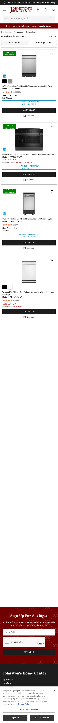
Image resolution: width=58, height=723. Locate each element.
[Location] (37, 10)
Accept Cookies (42, 718)
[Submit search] (51, 18)
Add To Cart (29, 110)
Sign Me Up (29, 652)
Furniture (7, 683)
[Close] (55, 690)
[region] (29, 704)
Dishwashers (30, 32)
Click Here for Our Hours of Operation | (31, 2)
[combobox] (43, 42)
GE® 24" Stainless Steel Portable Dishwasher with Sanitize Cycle (27, 86)
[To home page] (21, 10)
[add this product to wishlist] (52, 54)
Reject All (15, 718)
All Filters (16, 42)
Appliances (18, 32)
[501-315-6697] (45, 10)
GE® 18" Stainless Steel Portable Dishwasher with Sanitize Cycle (27, 219)
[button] (4, 10)
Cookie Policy (24, 704)
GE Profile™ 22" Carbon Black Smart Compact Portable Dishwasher (28, 155)
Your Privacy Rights (29, 710)
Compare (30, 116)
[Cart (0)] (53, 10)
